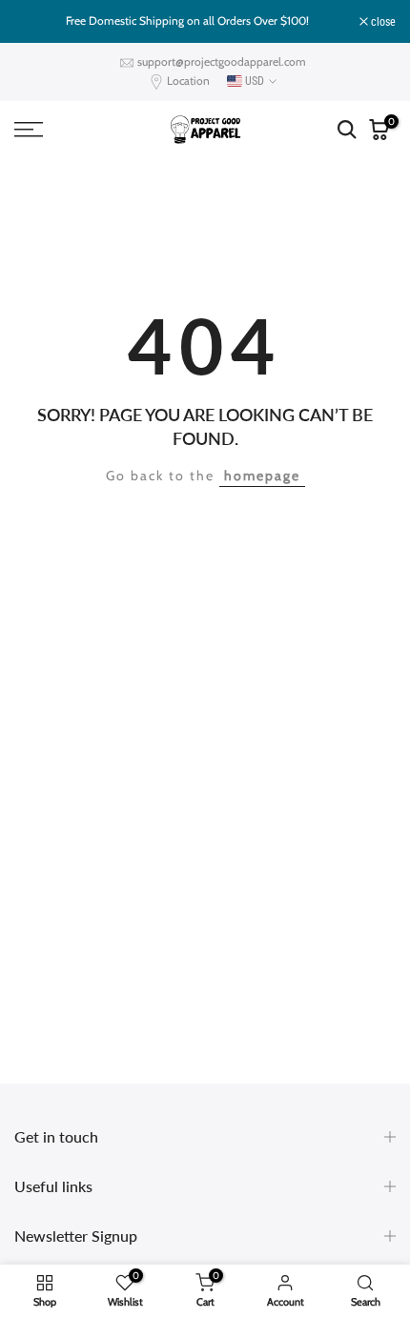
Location (188, 80)
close (382, 22)
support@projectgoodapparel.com (221, 61)
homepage (262, 475)
